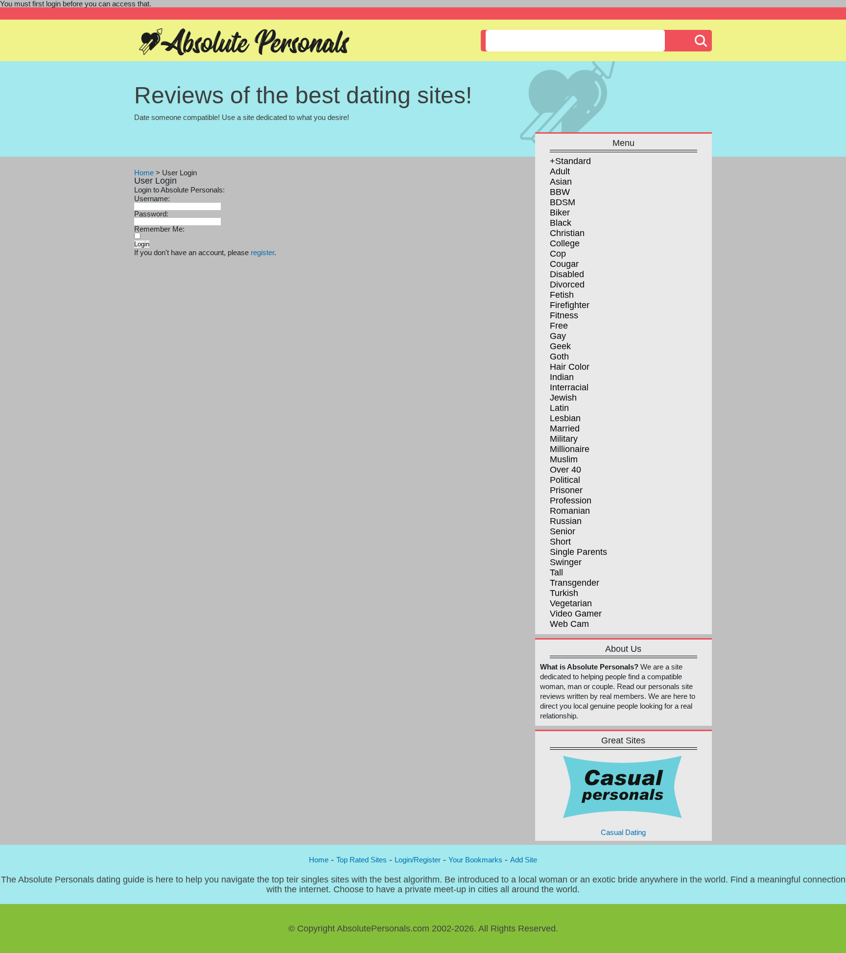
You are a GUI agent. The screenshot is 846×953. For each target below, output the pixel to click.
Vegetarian (571, 603)
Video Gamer (576, 614)
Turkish (564, 593)
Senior (562, 531)
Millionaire (569, 449)
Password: (151, 214)
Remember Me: (159, 229)
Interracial (569, 387)
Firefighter (569, 305)
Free (559, 326)
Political (565, 480)
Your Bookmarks (475, 860)
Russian (566, 521)
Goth (559, 356)
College (565, 243)
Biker (560, 212)
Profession (570, 500)
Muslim (564, 459)
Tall (556, 572)
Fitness (564, 315)
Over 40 (565, 470)
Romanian (570, 511)
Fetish (562, 295)
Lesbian (565, 418)
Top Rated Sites (361, 860)
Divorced (567, 284)
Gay (558, 336)
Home (144, 172)
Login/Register (418, 860)
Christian (567, 233)
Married (565, 428)
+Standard (570, 161)
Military (564, 439)
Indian (562, 377)
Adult (560, 171)
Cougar (564, 264)
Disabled (567, 274)
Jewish (563, 398)
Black (560, 223)
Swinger (566, 562)
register (262, 252)
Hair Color (569, 367)
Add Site (523, 860)
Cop (558, 254)
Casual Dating (623, 832)
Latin (559, 408)
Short (560, 542)
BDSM (562, 202)
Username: (152, 198)
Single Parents (578, 552)
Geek (560, 346)
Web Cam (569, 624)
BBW (560, 192)
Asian (561, 182)
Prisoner (566, 490)
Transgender (574, 583)
